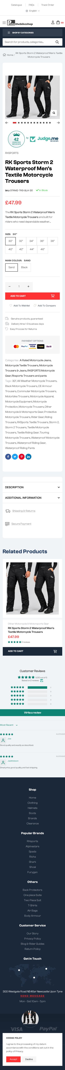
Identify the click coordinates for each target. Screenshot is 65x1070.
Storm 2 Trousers (16, 427)
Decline (29, 1059)
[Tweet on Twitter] (15, 457)
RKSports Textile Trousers (32, 422)
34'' (31, 241)
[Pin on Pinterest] (22, 457)
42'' (21, 249)
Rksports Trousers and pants (29, 375)
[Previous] (6, 123)
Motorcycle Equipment (18, 401)
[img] (6, 734)
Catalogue (16, 5)
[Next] (58, 123)
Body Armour (32, 915)
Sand (11, 267)
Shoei (32, 867)
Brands (32, 818)
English (33, 10)
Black (24, 267)
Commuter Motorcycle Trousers (36, 391)
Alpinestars (32, 846)
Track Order (47, 5)
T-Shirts (32, 905)
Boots (32, 813)
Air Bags (32, 910)
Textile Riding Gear (28, 432)
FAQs (32, 5)
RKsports (32, 841)
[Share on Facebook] (8, 457)
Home (10, 55)
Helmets (32, 808)
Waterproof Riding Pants (20, 448)
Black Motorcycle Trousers (21, 386)
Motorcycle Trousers (31, 406)
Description (14, 487)
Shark (32, 861)
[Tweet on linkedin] (28, 457)
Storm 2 (54, 422)
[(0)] (58, 23)
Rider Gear (37, 417)
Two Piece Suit (32, 900)
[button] (18, 687)
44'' (32, 249)
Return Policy (33, 949)
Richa (32, 856)
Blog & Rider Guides (32, 943)
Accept (13, 1059)
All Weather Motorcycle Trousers (37, 380)
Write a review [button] (32, 712)
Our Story (32, 933)
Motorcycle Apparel (42, 396)
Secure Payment (21, 523)
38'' (53, 241)
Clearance (33, 823)
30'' (10, 241)
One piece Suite (33, 895)
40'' (10, 249)
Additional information (23, 497)
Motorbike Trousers (17, 396)
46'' (43, 249)
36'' (42, 241)
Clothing (33, 802)
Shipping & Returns (23, 510)
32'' (21, 241)
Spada (32, 851)
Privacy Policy (32, 938)
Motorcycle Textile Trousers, (22, 365)
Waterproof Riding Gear (31, 442)
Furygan (32, 872)
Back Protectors (32, 889)
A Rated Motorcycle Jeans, (35, 360)
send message (32, 996)
